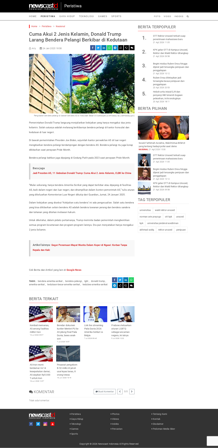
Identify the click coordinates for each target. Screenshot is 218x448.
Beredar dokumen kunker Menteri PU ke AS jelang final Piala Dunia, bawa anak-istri (67, 332)
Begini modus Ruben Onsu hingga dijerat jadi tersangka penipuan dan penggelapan (171, 67)
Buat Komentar (106, 391)
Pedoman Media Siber (163, 429)
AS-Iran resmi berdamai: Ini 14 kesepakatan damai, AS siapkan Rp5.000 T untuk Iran (40, 371)
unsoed (180, 216)
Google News (74, 270)
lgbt (86, 281)
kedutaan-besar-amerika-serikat (63, 284)
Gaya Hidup (67, 16)
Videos (115, 419)
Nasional (60, 26)
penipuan (181, 229)
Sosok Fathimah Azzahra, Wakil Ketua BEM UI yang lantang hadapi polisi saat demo (162, 145)
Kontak (156, 419)
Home (33, 16)
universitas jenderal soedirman (162, 223)
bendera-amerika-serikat (50, 281)
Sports (116, 16)
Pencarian (117, 429)
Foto (157, 16)
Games (102, 16)
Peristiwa (48, 16)
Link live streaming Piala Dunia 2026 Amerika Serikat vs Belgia (93, 330)
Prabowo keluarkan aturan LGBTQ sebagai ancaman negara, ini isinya (121, 330)
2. (144, 52)
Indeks (179, 16)
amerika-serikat (37, 284)
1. (144, 38)
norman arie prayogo (150, 216)
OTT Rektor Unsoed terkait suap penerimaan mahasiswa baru (169, 38)
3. (144, 65)
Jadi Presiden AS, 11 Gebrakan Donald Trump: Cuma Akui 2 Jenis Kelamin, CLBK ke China (82, 173)
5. (144, 94)
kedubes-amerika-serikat (95, 284)
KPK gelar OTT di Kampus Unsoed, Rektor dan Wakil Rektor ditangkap (170, 51)
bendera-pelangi (73, 281)
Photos (115, 414)
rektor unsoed (165, 229)
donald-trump (98, 281)
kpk (141, 223)
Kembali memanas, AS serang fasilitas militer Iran (39, 328)
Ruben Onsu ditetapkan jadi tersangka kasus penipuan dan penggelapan (168, 81)
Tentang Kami (159, 414)
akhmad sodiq (147, 229)
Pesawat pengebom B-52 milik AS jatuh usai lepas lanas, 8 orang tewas (67, 369)
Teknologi (86, 16)
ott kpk (168, 216)
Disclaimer (157, 424)
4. (144, 79)
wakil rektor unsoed (165, 210)
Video (167, 16)
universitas (145, 210)
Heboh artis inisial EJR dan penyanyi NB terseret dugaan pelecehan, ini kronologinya (168, 95)
